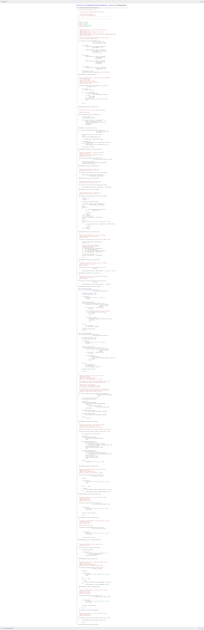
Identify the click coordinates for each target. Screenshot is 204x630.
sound (110, 5)
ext (116, 5)
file (98, 7)
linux (84, 5)
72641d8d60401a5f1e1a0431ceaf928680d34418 (96, 5)
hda (113, 5)
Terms (12, 628)
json (202, 628)
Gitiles (6, 628)
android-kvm (79, 5)
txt (199, 628)
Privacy (9, 628)
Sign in (202, 1)
